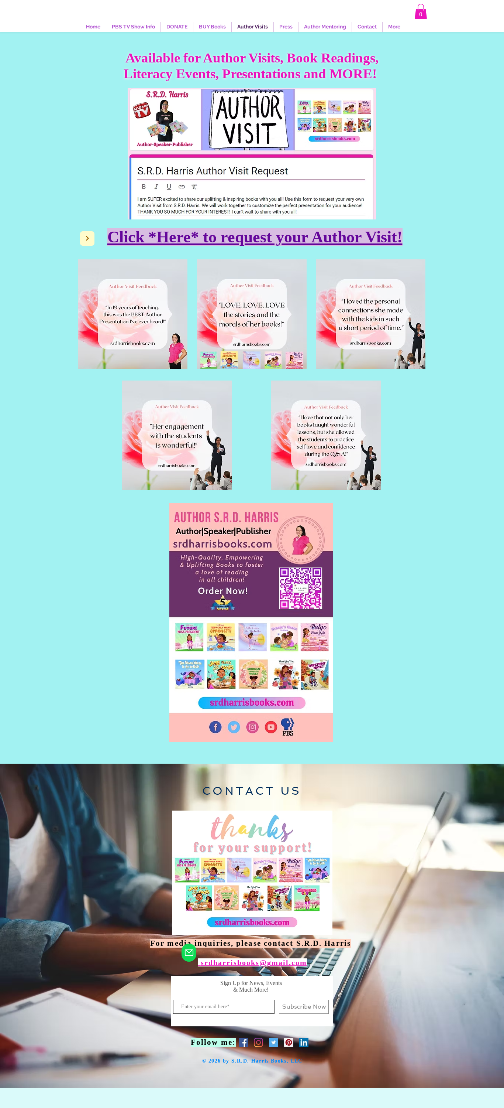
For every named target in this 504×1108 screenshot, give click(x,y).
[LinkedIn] (303, 1042)
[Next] (87, 238)
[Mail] (189, 953)
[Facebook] (243, 1042)
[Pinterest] (288, 1042)
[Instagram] (258, 1042)
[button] (420, 11)
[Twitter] (273, 1042)
